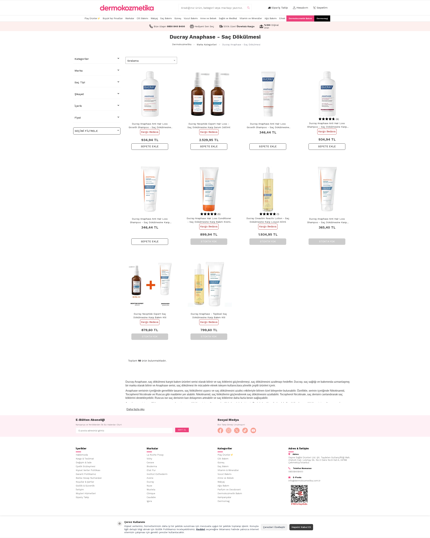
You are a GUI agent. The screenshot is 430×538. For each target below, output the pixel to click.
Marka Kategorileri (207, 44)
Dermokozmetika (181, 44)
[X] (237, 430)
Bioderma (152, 466)
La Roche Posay (155, 455)
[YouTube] (253, 430)
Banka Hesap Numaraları (89, 478)
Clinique (151, 493)
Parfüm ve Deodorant (229, 489)
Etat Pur (151, 470)
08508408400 (295, 471)
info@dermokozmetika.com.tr (304, 480)
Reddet (200, 529)
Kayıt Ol (182, 430)
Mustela (151, 489)
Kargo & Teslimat (85, 458)
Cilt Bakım (223, 458)
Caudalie (151, 497)
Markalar (129, 18)
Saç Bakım (223, 466)
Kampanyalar (224, 497)
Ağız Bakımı (271, 18)
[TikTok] (245, 430)
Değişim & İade (84, 462)
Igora (149, 501)
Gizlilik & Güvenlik (85, 485)
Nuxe (149, 485)
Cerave (150, 462)
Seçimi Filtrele (86, 130)
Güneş (177, 18)
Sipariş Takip (82, 497)
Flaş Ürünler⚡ (92, 18)
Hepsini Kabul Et (301, 527)
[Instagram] (228, 430)
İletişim (80, 489)
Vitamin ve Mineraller (251, 18)
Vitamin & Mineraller (228, 470)
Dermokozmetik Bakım (300, 18)
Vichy (149, 458)
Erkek (282, 18)
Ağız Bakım (223, 485)
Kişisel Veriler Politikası (88, 470)
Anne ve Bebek (208, 18)
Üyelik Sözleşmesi (85, 466)
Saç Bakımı (166, 18)
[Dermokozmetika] (127, 8)
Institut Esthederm (157, 474)
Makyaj (154, 18)
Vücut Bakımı (191, 18)
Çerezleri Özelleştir (274, 527)
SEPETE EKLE (150, 146)
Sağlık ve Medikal (228, 18)
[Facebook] (220, 430)
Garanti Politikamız (86, 474)
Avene (150, 478)
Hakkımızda (82, 455)
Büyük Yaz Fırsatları (113, 18)
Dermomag (322, 18)
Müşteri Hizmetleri (86, 493)
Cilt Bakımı (142, 18)
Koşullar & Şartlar (85, 482)
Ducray (150, 482)
